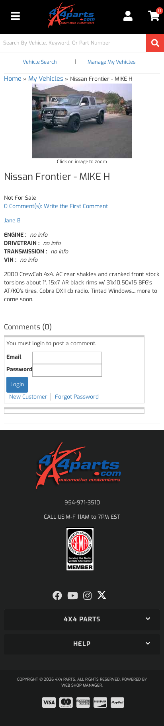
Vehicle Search (40, 61)
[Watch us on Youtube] (72, 596)
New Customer (28, 397)
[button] (82, 43)
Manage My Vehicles (111, 61)
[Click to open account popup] (128, 16)
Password (19, 369)
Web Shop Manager (81, 685)
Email (13, 357)
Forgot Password (77, 397)
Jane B (12, 220)
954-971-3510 (82, 502)
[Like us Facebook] (57, 596)
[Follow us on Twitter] (102, 595)
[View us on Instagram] (87, 596)
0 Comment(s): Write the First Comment (56, 206)
